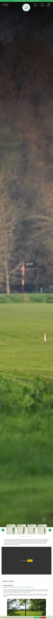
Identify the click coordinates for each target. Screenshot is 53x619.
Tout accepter (37, 617)
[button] (3, 530)
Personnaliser (49, 617)
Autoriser (30, 560)
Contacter (42, 5)
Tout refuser (43, 617)
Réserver (48, 5)
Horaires (35, 5)
